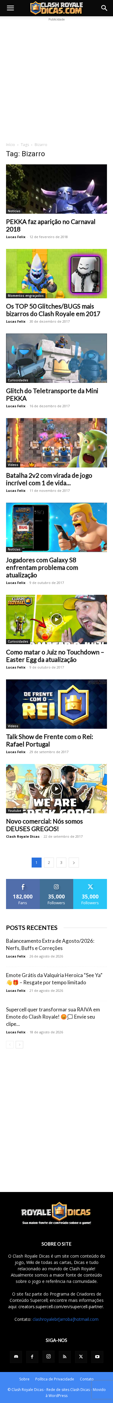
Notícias (14, 211)
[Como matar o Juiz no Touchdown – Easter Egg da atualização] (56, 619)
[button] (10, 8)
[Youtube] (97, 1357)
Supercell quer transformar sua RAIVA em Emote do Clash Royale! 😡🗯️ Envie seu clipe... (53, 1016)
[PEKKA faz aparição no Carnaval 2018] (56, 189)
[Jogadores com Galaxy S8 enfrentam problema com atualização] (56, 527)
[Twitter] (81, 1357)
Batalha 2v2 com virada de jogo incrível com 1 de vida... (49, 478)
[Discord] (16, 1357)
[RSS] (65, 1357)
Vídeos (13, 465)
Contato (87, 1379)
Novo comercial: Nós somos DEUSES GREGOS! (44, 824)
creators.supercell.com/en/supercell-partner (60, 1306)
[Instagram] (48, 1357)
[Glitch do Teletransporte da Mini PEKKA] (56, 358)
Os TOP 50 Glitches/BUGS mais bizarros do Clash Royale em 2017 (53, 309)
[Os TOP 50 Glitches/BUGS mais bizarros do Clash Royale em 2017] (56, 273)
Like (23, 881)
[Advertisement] (56, 79)
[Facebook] (32, 1357)
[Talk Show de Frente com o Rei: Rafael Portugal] (56, 704)
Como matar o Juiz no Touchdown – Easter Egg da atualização (55, 655)
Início (10, 144)
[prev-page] (10, 1044)
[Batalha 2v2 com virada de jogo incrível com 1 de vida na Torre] (56, 442)
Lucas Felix (15, 236)
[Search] (104, 8)
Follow (56, 881)
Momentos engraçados (26, 295)
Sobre (24, 1379)
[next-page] (74, 863)
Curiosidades (18, 380)
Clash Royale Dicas (22, 836)
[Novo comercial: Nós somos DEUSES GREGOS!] (56, 788)
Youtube (14, 811)
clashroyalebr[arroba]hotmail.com (66, 1319)
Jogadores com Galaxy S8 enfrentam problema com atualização (42, 567)
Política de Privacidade (54, 1379)
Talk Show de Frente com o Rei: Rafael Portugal (49, 740)
